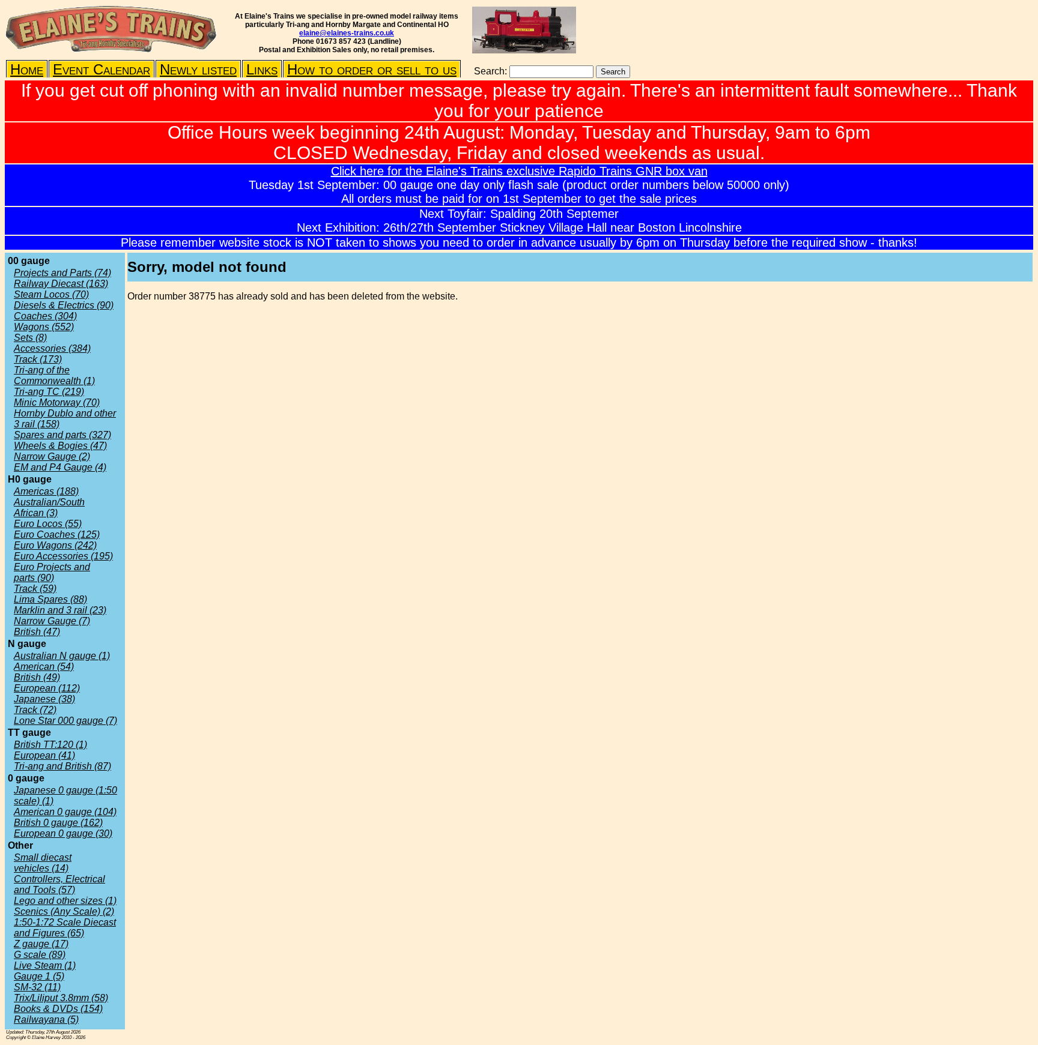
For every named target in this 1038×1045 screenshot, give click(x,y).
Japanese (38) (44, 699)
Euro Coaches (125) (57, 534)
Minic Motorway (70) (57, 402)
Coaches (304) (45, 316)
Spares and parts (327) (62, 435)
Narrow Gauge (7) (52, 621)
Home (26, 69)
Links (262, 69)
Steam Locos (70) (51, 294)
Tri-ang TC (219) (49, 392)
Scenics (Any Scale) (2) (64, 911)
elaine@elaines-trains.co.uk (346, 33)
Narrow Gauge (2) (52, 456)
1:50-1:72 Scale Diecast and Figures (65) (65, 927)
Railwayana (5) (46, 1019)
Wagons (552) (44, 327)
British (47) (37, 632)
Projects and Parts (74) (62, 273)
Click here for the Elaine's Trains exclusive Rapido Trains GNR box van (519, 171)
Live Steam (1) (45, 965)
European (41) (44, 755)
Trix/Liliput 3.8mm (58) (61, 998)
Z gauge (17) (41, 944)
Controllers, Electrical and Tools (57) (59, 884)
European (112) (47, 688)
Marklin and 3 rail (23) (60, 610)
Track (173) (38, 359)
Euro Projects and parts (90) (52, 572)
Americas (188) (46, 491)
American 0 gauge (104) (65, 812)
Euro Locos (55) (48, 524)
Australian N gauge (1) (62, 656)
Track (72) (35, 710)
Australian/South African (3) (49, 507)
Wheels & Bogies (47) (60, 446)
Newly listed (198, 69)
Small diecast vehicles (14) (42, 862)
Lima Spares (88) (50, 599)
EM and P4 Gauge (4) (60, 467)
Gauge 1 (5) (39, 976)
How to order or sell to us (372, 69)
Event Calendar (101, 69)
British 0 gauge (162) (58, 823)
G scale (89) (39, 955)
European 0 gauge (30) (63, 833)
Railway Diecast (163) (61, 284)
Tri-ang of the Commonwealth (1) (54, 375)
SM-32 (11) (37, 987)
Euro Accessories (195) (63, 556)
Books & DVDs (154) (58, 1009)
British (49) (37, 677)
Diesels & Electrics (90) (64, 305)
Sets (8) (30, 338)
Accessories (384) (52, 348)
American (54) (44, 666)
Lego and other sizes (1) (65, 901)
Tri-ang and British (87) (62, 766)
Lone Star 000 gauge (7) (65, 720)
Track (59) (35, 588)
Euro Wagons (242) (55, 545)
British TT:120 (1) (50, 744)
